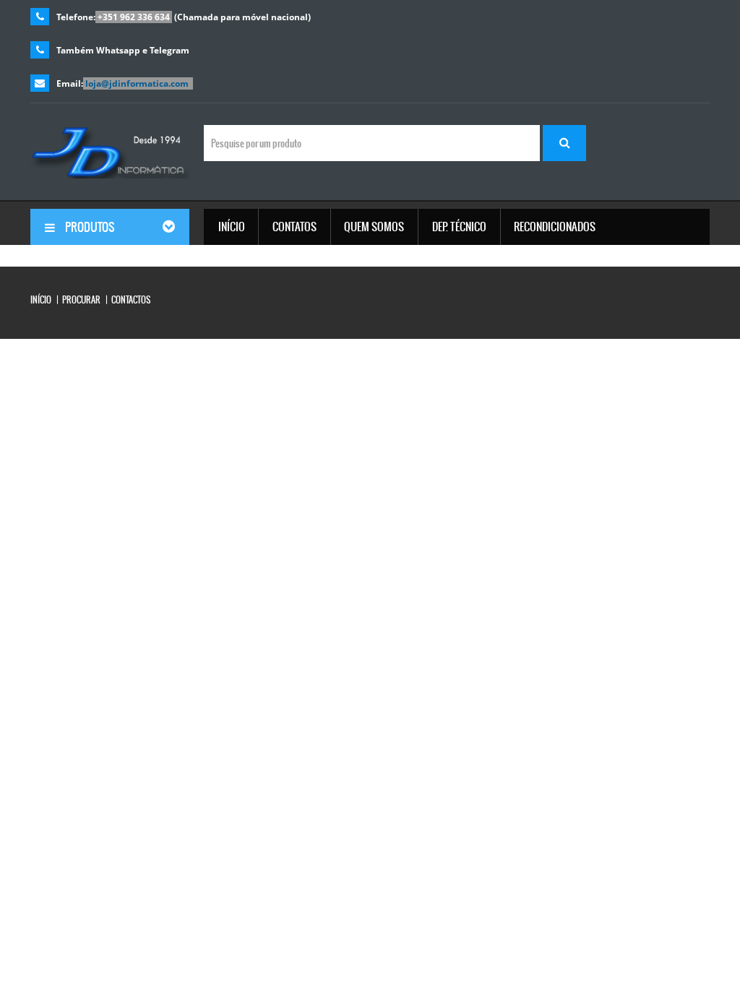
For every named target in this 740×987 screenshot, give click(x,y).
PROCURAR (81, 299)
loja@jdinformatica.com (137, 83)
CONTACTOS (130, 299)
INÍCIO (40, 299)
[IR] (564, 143)
